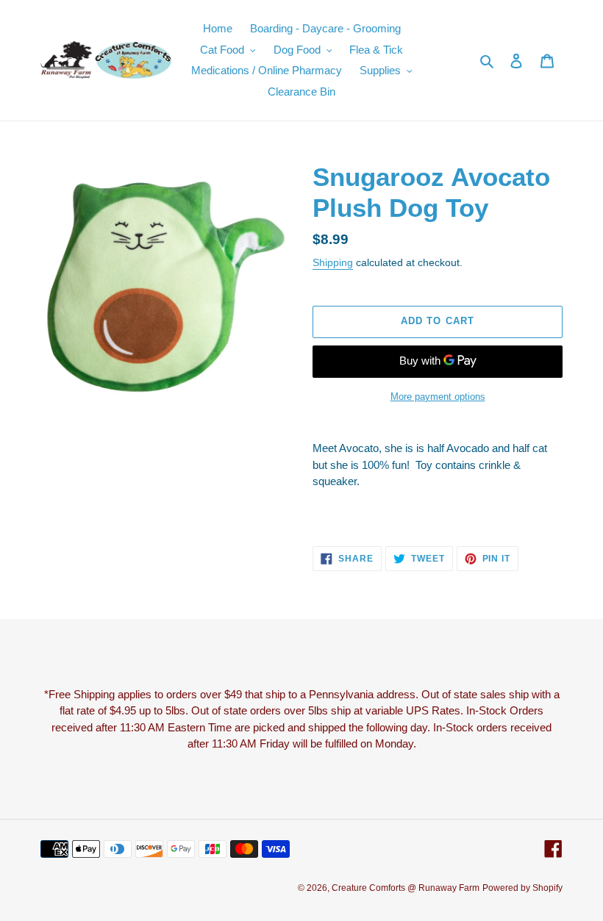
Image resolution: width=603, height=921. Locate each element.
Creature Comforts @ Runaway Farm (405, 888)
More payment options (437, 396)
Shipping (333, 262)
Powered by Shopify (522, 888)
